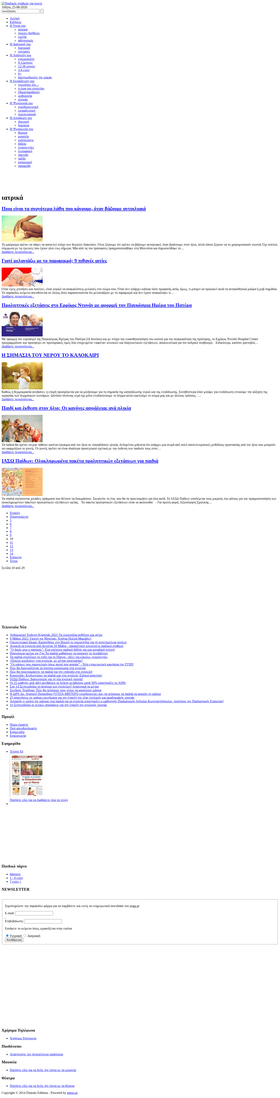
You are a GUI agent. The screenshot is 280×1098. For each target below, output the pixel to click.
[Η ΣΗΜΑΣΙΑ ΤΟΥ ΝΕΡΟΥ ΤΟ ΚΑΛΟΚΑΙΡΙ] (22, 388)
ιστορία (23, 99)
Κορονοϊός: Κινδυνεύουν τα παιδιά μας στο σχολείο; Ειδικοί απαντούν (56, 675)
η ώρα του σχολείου (31, 88)
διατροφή (24, 48)
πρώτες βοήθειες (29, 33)
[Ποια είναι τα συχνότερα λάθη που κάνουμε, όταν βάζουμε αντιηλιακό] (22, 241)
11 (11, 542)
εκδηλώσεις (26, 140)
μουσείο (23, 136)
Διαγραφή (33, 936)
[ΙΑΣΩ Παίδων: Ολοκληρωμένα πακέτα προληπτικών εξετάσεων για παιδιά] (22, 495)
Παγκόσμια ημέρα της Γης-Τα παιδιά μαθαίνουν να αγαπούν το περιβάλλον (59, 653)
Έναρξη (15, 513)
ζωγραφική (25, 151)
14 (11, 553)
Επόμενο (16, 557)
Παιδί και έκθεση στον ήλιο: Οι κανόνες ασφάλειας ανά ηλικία (66, 408)
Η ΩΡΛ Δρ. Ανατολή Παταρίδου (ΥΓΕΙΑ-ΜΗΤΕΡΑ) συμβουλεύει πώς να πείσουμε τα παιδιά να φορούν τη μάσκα (85, 694)
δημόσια (23, 125)
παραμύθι (24, 166)
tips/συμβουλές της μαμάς (35, 77)
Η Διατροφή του (20, 44)
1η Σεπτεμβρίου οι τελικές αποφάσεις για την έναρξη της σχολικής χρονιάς (58, 705)
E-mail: (9, 913)
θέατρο (22, 132)
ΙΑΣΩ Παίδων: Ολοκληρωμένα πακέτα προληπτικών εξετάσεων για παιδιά (80, 460)
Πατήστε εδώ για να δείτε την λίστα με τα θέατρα (42, 1086)
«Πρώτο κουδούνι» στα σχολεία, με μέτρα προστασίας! (46, 660)
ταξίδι (22, 158)
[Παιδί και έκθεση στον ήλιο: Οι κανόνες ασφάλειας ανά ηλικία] (22, 441)
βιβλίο (22, 143)
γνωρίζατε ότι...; (28, 84)
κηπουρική (25, 162)
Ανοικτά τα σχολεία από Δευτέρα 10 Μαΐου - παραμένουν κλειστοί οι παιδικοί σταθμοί (66, 646)
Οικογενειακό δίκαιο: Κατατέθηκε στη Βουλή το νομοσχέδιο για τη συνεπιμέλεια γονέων (68, 642)
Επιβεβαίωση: (14, 921)
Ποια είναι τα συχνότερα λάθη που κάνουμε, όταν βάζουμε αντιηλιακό (74, 208)
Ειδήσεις (15, 22)
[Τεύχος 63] (27, 796)
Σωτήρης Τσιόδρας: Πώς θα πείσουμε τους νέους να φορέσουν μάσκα (55, 690)
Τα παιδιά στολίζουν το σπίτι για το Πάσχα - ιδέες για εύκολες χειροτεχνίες (59, 657)
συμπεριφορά (27, 114)
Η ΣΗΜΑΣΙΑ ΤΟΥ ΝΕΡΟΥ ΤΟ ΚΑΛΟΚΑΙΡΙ (50, 355)
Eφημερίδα (17, 732)
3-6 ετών (24, 70)
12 (11, 546)
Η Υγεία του (18, 25)
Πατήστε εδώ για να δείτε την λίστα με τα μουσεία (43, 1070)
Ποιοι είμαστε (19, 724)
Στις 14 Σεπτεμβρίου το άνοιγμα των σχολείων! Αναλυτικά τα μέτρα (54, 686)
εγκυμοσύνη (26, 59)
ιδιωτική (23, 121)
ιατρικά (22, 29)
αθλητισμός (25, 40)
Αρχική (14, 18)
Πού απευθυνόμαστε (23, 728)
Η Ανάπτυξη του (20, 55)
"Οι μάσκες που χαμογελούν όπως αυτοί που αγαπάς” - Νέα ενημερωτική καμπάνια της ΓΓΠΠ (71, 664)
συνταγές (24, 51)
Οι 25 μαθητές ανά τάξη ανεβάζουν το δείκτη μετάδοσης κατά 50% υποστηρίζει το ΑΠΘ (68, 683)
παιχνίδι (23, 155)
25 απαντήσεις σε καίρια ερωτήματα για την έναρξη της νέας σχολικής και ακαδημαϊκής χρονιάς (72, 697)
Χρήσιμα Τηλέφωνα (23, 1038)
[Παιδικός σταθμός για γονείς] (22, 3)
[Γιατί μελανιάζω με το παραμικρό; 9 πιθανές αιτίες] (22, 285)
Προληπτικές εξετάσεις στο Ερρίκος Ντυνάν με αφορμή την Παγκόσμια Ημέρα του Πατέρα (97, 305)
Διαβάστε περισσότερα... (18, 252)
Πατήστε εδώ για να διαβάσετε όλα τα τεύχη (39, 800)
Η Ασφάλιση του (21, 118)
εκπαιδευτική (26, 110)
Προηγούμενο (19, 516)
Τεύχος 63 (16, 751)
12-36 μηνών (26, 66)
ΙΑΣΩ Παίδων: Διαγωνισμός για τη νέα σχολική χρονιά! (46, 679)
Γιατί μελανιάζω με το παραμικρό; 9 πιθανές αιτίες (54, 260)
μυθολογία (25, 96)
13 (11, 550)
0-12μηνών (25, 62)
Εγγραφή (16, 936)
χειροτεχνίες (26, 147)
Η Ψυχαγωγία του (21, 129)
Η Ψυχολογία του (21, 103)
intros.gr (72, 1093)
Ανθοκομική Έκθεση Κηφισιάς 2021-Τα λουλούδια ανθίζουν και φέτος (56, 635)
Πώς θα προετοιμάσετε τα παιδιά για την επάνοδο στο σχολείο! (51, 671)
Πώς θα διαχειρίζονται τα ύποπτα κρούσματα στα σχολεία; (48, 668)
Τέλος (14, 561)
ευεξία (22, 37)
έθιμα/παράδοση (29, 92)
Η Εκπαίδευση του (22, 81)
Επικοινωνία (18, 735)
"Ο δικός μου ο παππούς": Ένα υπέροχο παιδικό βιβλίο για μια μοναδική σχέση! (62, 649)
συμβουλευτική (28, 107)
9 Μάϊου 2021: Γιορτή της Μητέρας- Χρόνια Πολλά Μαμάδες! (50, 638)
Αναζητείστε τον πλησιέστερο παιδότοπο (36, 1054)
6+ (20, 73)
